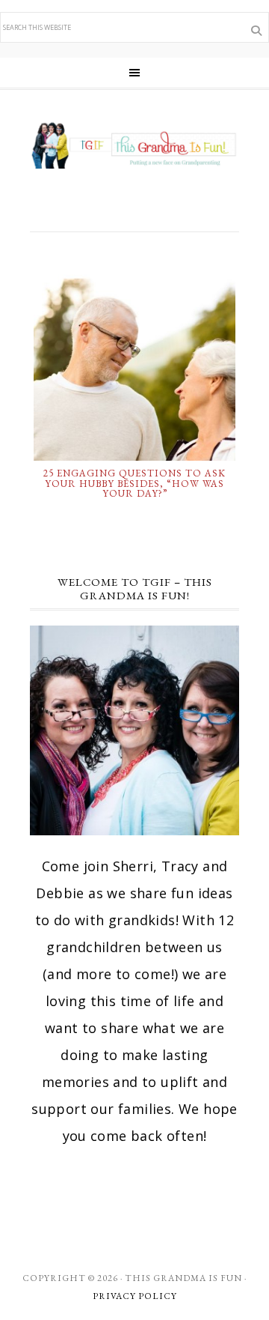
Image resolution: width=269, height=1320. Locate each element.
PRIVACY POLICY (135, 1296)
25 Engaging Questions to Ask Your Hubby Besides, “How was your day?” (134, 483)
